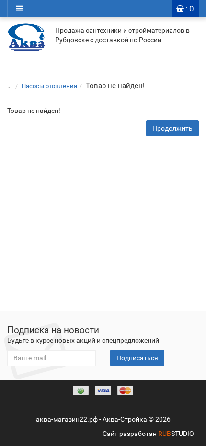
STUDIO (176, 433)
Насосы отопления (49, 85)
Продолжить (172, 128)
